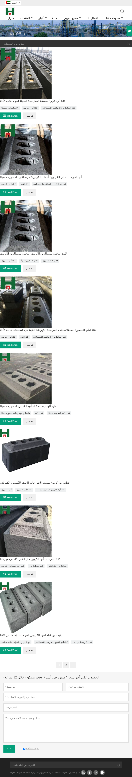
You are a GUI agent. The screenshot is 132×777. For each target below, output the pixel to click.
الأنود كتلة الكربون (50, 260)
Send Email (10, 115)
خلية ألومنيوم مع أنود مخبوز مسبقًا (15, 413)
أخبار (41, 18)
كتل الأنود (24, 184)
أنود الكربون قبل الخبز (57, 566)
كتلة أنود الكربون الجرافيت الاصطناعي (58, 108)
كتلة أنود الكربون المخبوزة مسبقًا (51, 489)
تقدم (9, 748)
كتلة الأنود (39, 413)
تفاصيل (29, 116)
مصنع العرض (70, 18)
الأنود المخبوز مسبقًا (9, 108)
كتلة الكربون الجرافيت (82, 642)
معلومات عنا (113, 18)
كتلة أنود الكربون (30, 108)
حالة (54, 18)
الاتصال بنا (93, 18)
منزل (11, 18)
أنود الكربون (6, 489)
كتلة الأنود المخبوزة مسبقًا (59, 413)
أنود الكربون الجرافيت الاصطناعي (15, 642)
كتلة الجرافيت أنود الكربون (12, 566)
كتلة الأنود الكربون (24, 489)
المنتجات (25, 18)
